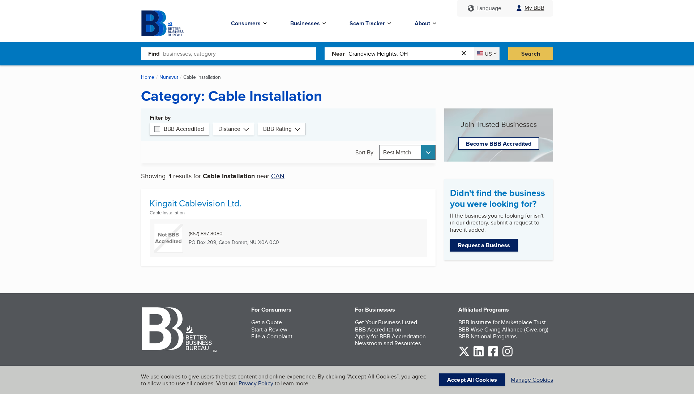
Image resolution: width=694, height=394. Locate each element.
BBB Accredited (184, 128)
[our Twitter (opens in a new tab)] (464, 355)
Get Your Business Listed (386, 322)
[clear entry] (466, 53)
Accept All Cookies (472, 380)
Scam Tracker (367, 23)
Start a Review (269, 329)
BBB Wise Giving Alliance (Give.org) (503, 329)
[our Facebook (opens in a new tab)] (493, 355)
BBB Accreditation (378, 329)
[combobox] (239, 53)
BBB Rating (277, 129)
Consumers (246, 23)
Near (338, 54)
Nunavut (168, 77)
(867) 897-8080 (206, 234)
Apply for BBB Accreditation (390, 336)
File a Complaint (271, 336)
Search (530, 54)
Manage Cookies (532, 379)
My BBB (534, 7)
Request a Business (484, 245)
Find (153, 54)
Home (147, 77)
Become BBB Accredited (498, 144)
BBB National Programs (487, 336)
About (422, 23)
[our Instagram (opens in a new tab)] (507, 355)
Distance (229, 129)
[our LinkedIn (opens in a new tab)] (478, 355)
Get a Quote (266, 322)
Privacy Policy (256, 383)
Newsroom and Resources (388, 343)
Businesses (305, 23)
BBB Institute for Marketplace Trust (502, 322)
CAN (277, 175)
